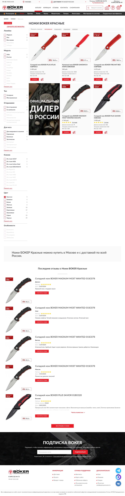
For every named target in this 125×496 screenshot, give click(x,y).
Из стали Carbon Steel (13, 164)
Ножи (22, 13)
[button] (98, 2)
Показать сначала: (36, 29)
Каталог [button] (38, 7)
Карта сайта (79, 477)
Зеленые (9, 207)
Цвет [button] (6, 193)
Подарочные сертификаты (112, 13)
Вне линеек (10, 40)
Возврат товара (58, 480)
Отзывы (56, 7)
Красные (9, 197)
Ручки (38, 13)
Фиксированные (12, 98)
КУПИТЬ (34, 79)
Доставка (57, 474)
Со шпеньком (11, 109)
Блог (99, 474)
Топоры (66, 13)
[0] (118, 8)
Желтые (9, 205)
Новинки (100, 477)
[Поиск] (88, 8)
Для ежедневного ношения (15, 131)
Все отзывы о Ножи (62, 426)
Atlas (8, 54)
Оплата (56, 477)
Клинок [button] (7, 155)
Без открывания (12, 107)
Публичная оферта (82, 480)
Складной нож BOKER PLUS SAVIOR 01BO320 (58, 395)
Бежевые (9, 199)
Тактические (10, 139)
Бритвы (30, 13)
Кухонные (10, 137)
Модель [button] (7, 50)
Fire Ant (9, 57)
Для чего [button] (7, 127)
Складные (10, 95)
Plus (8, 37)
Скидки (100, 480)
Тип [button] (5, 91)
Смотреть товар (42, 293)
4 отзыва (74, 122)
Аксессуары (76, 13)
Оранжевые (10, 212)
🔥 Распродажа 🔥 (10, 13)
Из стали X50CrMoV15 (14, 167)
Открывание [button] (9, 103)
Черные (9, 218)
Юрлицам (47, 7)
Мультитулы (55, 13)
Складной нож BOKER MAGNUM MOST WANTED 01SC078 (65, 279)
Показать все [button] (8, 86)
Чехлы (46, 13)
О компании (75, 7)
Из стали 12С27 (12, 159)
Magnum (9, 35)
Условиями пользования (80, 456)
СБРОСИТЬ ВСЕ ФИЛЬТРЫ (15, 26)
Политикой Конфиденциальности (62, 456)
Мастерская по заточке (91, 13)
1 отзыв (106, 122)
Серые (9, 215)
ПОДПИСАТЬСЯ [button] (80, 452)
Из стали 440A (11, 161)
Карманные (10, 134)
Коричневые (10, 210)
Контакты (64, 7)
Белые (9, 202)
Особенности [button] (9, 226)
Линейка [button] (7, 31)
